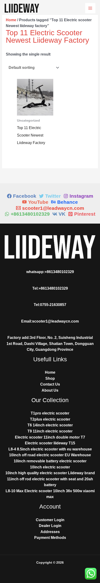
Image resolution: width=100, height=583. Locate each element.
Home (11, 20)
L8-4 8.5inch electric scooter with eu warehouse (50, 449)
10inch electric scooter (50, 467)
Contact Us (50, 384)
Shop (50, 378)
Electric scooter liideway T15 (50, 443)
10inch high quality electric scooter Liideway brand (50, 473)
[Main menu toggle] (90, 8)
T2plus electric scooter (50, 419)
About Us (50, 390)
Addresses (50, 532)
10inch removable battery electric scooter (50, 461)
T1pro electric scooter (50, 413)
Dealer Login (50, 526)
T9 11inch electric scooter (50, 431)
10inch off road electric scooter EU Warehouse (50, 455)
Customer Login (50, 520)
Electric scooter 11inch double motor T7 (50, 437)
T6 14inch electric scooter (50, 425)
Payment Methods (50, 538)
